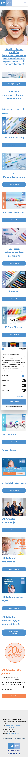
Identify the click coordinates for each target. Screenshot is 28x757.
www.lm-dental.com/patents (14, 725)
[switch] (24, 380)
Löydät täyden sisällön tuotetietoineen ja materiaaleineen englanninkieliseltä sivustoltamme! (14, 57)
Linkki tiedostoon (11, 145)
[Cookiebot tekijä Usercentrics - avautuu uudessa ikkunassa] (19, 349)
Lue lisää (14, 530)
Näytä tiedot (20, 396)
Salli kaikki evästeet (14, 401)
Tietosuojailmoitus (20, 738)
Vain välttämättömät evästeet (14, 406)
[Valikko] (25, 3)
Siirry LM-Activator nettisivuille (14, 632)
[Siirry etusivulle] (8, 3)
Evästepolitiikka (7, 738)
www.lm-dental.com (9, 727)
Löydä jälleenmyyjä (14, 84)
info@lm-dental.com (13, 733)
